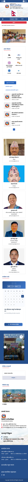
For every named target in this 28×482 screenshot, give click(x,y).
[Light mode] (24, 1)
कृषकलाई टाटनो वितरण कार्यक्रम (11, 356)
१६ (11, 299)
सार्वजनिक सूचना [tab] (9, 86)
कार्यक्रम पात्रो (5, 277)
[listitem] (14, 96)
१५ (8, 299)
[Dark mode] (26, 1)
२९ (8, 304)
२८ (5, 304)
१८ (16, 299)
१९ (19, 299)
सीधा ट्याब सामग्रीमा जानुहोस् (9, 372)
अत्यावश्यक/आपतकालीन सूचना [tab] (12, 90)
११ (16, 296)
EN (2, 1)
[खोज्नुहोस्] (16, 19)
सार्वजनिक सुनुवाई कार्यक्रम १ (14, 41)
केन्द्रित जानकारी (6, 366)
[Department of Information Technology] (7, 6)
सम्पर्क (22, 19)
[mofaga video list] (14, 395)
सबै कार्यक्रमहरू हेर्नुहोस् (14, 324)
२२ (8, 302)
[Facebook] (1, 475)
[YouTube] (3, 475)
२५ (16, 302)
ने (4, 1)
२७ (22, 302)
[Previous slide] (3, 35)
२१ (5, 302)
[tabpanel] (14, 112)
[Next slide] (24, 35)
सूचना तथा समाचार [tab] (11, 83)
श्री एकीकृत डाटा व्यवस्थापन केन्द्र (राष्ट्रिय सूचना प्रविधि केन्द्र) (13, 440)
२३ (11, 302)
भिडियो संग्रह (5, 385)
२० (22, 299)
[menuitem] (3, 1)
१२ (19, 296)
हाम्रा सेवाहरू (7, 49)
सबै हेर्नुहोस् (13, 377)
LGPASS (5, 437)
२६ (19, 302)
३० (11, 304)
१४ (5, 299)
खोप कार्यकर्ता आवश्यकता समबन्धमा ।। (8, 25)
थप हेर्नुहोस (4, 404)
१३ (22, 296)
